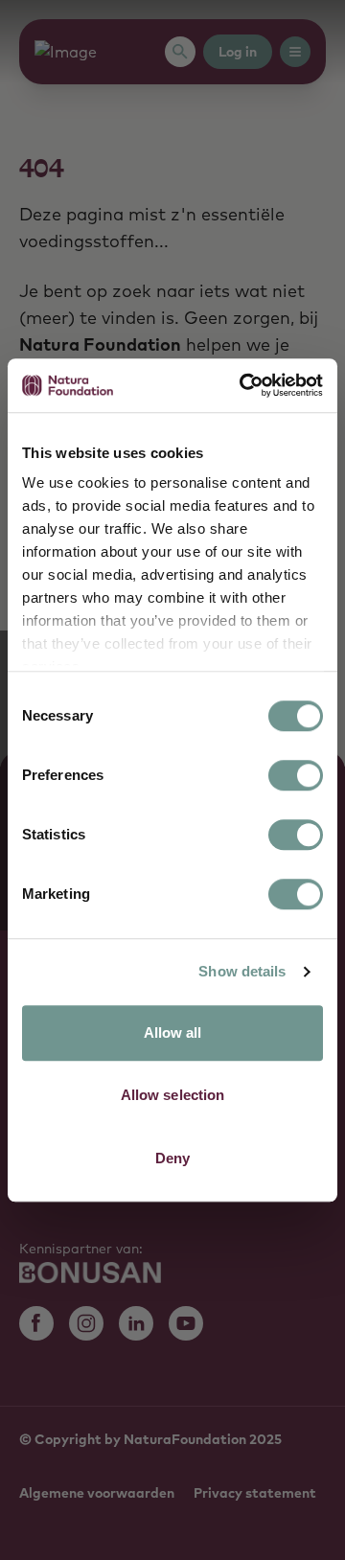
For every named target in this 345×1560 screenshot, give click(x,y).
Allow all (173, 1032)
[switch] (295, 775)
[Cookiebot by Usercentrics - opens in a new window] (243, 385)
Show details (242, 971)
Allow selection (173, 1095)
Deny (172, 1158)
